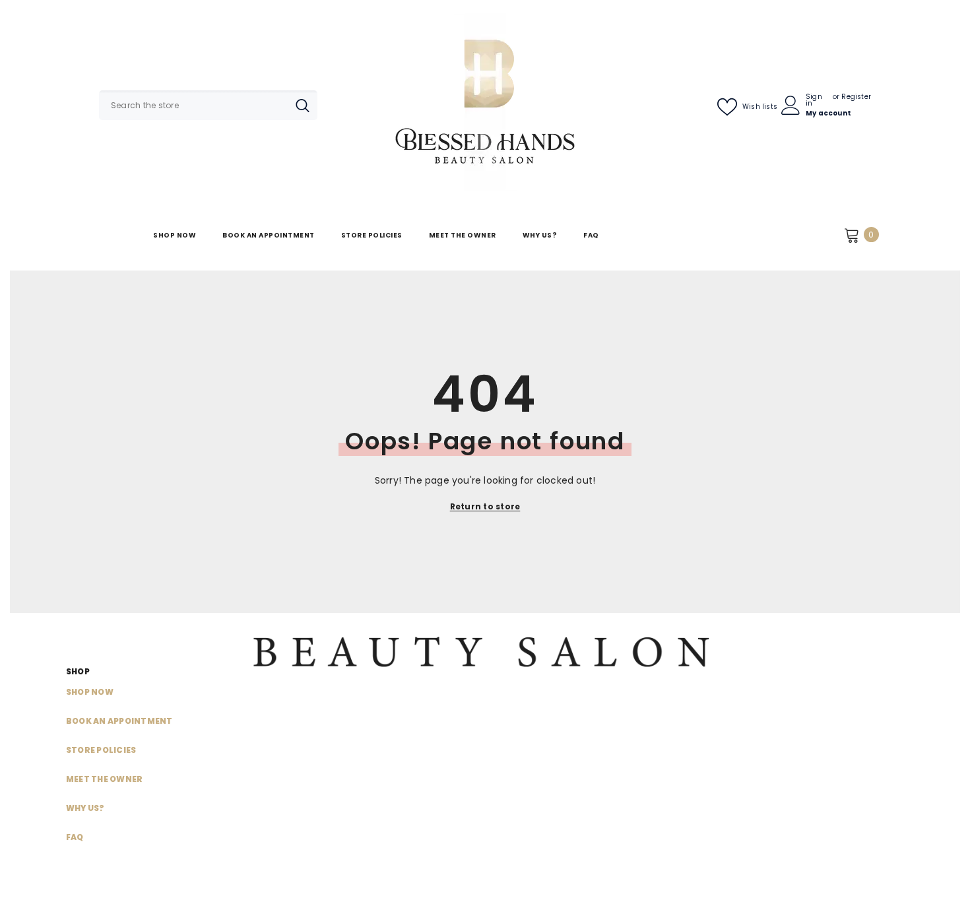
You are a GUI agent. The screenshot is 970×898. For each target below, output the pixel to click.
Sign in (814, 100)
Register (856, 98)
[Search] (208, 105)
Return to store (485, 506)
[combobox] (193, 105)
